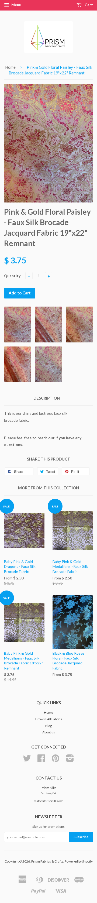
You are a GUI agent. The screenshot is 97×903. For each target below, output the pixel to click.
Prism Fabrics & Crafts (47, 861)
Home (10, 67)
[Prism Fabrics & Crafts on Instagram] (70, 760)
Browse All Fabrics (48, 719)
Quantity (12, 275)
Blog (48, 726)
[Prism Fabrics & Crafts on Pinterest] (55, 760)
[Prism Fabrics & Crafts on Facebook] (41, 760)
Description (46, 398)
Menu (16, 4)
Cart (88, 4)
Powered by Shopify (79, 861)
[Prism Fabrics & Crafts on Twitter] (27, 760)
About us (48, 732)
